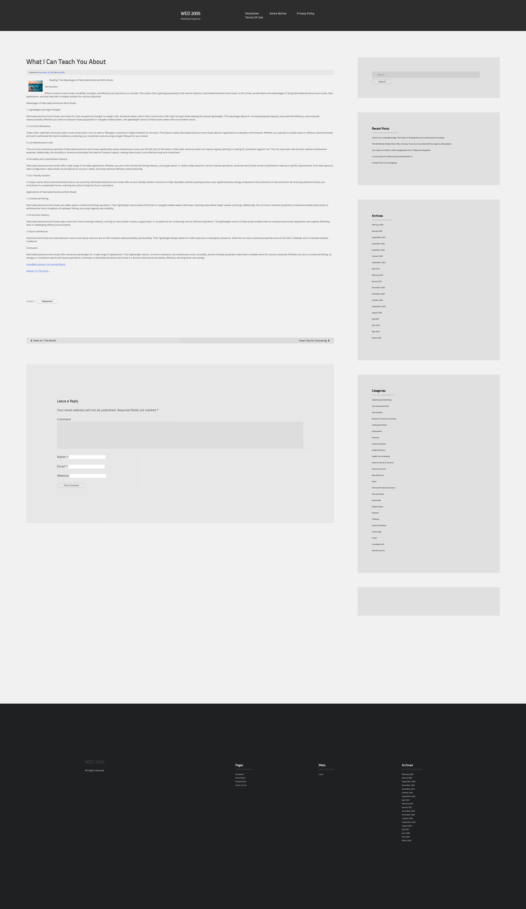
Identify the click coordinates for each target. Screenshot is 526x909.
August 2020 (377, 312)
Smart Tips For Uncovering (313, 340)
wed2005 (61, 72)
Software (375, 519)
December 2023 (378, 243)
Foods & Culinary (379, 444)
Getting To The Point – (38, 270)
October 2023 (377, 256)
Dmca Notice (278, 13)
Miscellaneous (378, 475)
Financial (375, 437)
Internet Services (379, 469)
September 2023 (378, 262)
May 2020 (375, 331)
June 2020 (376, 325)
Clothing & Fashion (379, 425)
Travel (374, 538)
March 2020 (376, 338)
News (374, 481)
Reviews (375, 513)
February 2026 (377, 224)
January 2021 (377, 281)
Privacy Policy (305, 13)
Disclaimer (252, 13)
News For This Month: (45, 340)
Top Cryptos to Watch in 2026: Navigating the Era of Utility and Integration (401, 150)
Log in (321, 774)
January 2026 (377, 231)
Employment (47, 301)
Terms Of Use (254, 17)
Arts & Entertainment (380, 406)
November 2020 (378, 294)
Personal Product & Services (383, 487)
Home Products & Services (383, 462)
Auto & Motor (377, 412)
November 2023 (378, 250)
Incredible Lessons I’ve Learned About (45, 264)
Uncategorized (378, 544)
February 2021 (377, 275)
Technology (376, 531)
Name (62, 457)
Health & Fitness (378, 450)
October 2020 (377, 300)
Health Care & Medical (381, 456)
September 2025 (378, 237)
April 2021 (376, 268)
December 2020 (378, 287)
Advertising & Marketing (381, 400)
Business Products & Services (384, 418)
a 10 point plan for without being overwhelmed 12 (392, 156)
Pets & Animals (378, 494)
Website (63, 475)
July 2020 (375, 319)
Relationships (377, 506)
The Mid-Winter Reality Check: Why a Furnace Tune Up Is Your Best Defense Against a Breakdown (411, 144)
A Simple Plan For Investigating (384, 163)
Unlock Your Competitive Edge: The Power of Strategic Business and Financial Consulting (408, 137)
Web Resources (378, 550)
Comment (64, 419)
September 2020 (378, 306)
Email (62, 466)
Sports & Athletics (379, 525)
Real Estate (376, 500)
